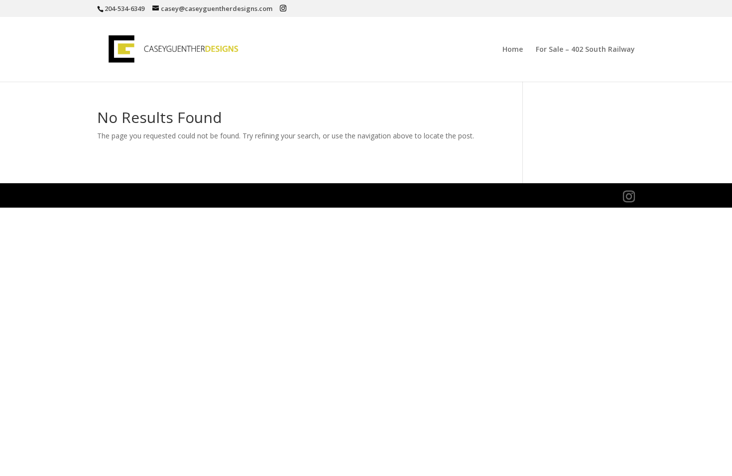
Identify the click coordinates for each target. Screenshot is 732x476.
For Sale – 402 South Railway (585, 50)
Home (512, 50)
